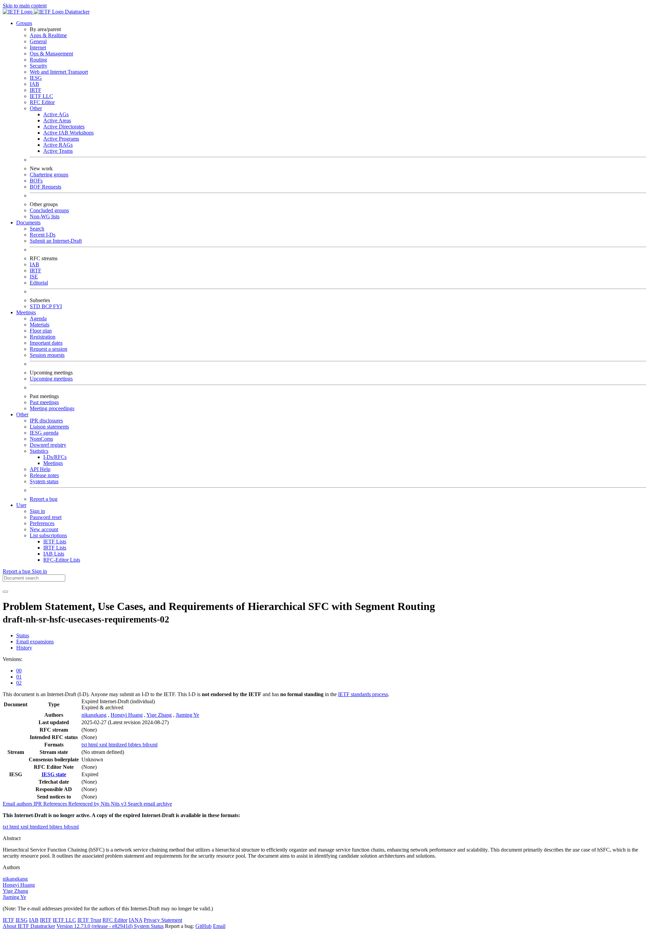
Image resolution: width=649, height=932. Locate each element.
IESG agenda (44, 433)
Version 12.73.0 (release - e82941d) (95, 926)
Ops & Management (51, 53)
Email (219, 926)
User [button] (21, 505)
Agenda (38, 318)
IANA (135, 920)
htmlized (118, 744)
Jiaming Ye (187, 715)
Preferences (42, 523)
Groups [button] (24, 23)
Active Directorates (64, 126)
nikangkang (93, 715)
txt (84, 744)
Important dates (46, 343)
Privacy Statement (163, 920)
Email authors (18, 804)
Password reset (46, 517)
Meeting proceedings (52, 408)
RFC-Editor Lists (61, 560)
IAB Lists (53, 554)
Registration (42, 337)
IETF (8, 920)
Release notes (44, 475)
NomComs (41, 439)
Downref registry (48, 445)
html (93, 744)
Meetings (53, 463)
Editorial (39, 283)
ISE (34, 276)
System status (44, 481)
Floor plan (41, 331)
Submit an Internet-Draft (56, 241)
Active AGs (56, 114)
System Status (149, 926)
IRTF (35, 90)
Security (38, 66)
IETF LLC (41, 96)
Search (37, 228)
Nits (106, 804)
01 (19, 677)
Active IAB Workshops (68, 133)
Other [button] (22, 414)
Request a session (48, 349)
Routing (38, 60)
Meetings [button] (26, 312)
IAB (34, 84)
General (38, 41)
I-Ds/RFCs (55, 457)
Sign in (37, 511)
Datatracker (77, 12)
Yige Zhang (159, 715)
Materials (39, 324)
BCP (47, 306)
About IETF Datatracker (29, 926)
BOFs (36, 180)
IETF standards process (363, 694)
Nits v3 (119, 804)
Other (36, 108)
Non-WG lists (44, 216)
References (55, 804)
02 (19, 683)
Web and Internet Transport (59, 72)
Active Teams (58, 151)
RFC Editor (42, 102)
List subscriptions (48, 535)
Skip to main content (25, 5)
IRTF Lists (54, 547)
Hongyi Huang (127, 715)
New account (44, 529)
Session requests (47, 355)
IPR (38, 804)
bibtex (135, 744)
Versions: (12, 659)
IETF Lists (54, 541)
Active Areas (57, 120)
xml (104, 744)
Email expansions (35, 641)
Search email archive (150, 804)
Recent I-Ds (42, 235)
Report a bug (43, 499)
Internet (38, 47)
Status (22, 635)
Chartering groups (49, 174)
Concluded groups (49, 210)
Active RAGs (58, 145)
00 (19, 670)
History (24, 648)
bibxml (150, 744)
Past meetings (44, 402)
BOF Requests (45, 187)
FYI (57, 306)
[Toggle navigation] (5, 592)
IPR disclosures (46, 420)
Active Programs (61, 139)
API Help (40, 469)
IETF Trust (89, 920)
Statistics (39, 451)
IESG (36, 78)
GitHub (203, 926)
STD (36, 306)
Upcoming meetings (51, 379)
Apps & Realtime (48, 35)
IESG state (54, 774)
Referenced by (84, 804)
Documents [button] (28, 222)
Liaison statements (49, 427)
